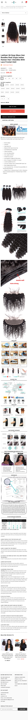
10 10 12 (7, 92)
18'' (16, 78)
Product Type (4, 70)
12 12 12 (12, 84)
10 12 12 (12, 88)
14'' (9, 78)
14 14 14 (17, 84)
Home (2, 6)
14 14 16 (17, 92)
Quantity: (3, 96)
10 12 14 (2, 88)
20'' (20, 78)
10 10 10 (6, 84)
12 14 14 (17, 88)
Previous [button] (3, 19)
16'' (13, 78)
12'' (5, 78)
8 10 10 (7, 88)
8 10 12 (22, 84)
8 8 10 (2, 92)
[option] (16, 32)
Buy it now (13, 111)
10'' (2, 78)
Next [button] (3, 46)
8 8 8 (2, 84)
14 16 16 (22, 88)
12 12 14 (12, 92)
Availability (3, 68)
